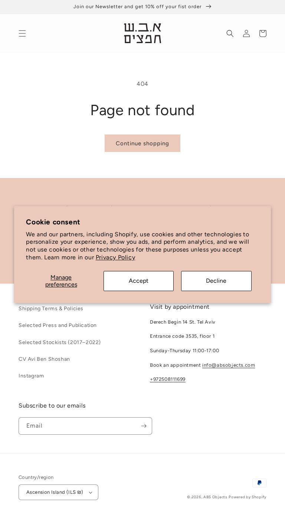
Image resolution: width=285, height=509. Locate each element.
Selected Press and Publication (58, 325)
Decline (216, 281)
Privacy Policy (115, 257)
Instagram (31, 376)
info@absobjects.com (228, 365)
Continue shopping (142, 143)
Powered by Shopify (247, 497)
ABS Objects (215, 497)
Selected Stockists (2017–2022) (60, 342)
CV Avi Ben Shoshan (44, 359)
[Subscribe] (143, 426)
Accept (138, 281)
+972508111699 (168, 379)
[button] (22, 33)
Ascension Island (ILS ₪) (54, 492)
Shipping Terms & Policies (51, 308)
